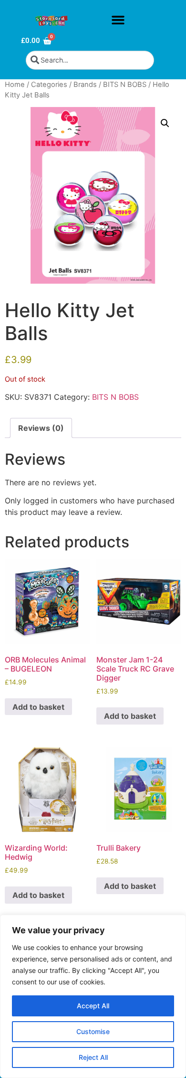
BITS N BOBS (124, 84)
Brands (85, 84)
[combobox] (90, 60)
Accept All (93, 1006)
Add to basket (38, 707)
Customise (93, 1031)
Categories (49, 84)
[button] (117, 20)
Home (15, 84)
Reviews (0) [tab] (41, 428)
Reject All (93, 1057)
